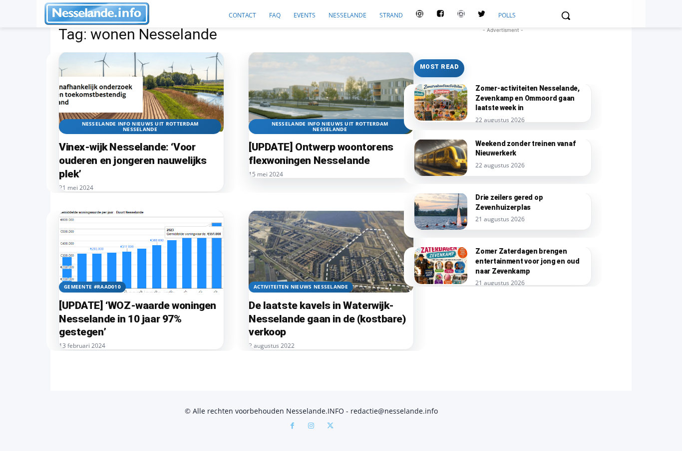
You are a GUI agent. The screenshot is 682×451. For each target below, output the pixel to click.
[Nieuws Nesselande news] (133, 13)
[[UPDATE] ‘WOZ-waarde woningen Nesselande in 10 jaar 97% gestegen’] (141, 251)
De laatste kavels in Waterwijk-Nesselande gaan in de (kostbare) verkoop (327, 319)
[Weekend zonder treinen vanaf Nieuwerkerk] (440, 157)
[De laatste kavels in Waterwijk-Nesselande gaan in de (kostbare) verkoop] (331, 251)
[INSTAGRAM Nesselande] (419, 15)
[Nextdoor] (461, 15)
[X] (330, 427)
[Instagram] (311, 427)
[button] (566, 15)
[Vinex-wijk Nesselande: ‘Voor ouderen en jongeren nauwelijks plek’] (141, 93)
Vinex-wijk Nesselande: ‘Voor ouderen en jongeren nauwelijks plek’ (132, 160)
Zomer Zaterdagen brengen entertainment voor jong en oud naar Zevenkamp (527, 261)
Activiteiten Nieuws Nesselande (301, 286)
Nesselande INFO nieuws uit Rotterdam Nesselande (140, 126)
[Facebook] (292, 427)
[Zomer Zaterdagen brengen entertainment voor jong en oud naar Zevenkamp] (440, 265)
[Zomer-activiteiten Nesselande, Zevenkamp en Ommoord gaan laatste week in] (440, 102)
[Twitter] (481, 15)
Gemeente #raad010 (92, 286)
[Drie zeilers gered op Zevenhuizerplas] (440, 211)
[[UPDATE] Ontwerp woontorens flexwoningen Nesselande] (331, 93)
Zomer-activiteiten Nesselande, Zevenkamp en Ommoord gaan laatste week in (527, 98)
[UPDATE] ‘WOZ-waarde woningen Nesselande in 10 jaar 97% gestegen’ (137, 319)
